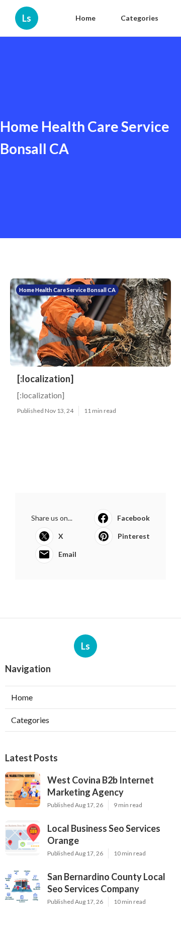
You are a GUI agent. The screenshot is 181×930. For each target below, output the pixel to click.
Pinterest (134, 536)
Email (67, 554)
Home (85, 18)
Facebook (133, 518)
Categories (139, 18)
